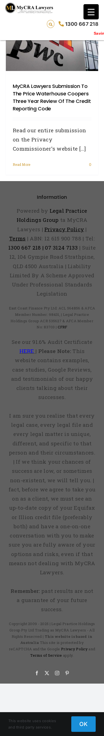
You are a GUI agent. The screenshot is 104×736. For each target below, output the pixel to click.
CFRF (62, 326)
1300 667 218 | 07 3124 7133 (43, 247)
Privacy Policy (74, 648)
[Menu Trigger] (91, 11)
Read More (22, 164)
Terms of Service (46, 655)
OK (83, 724)
